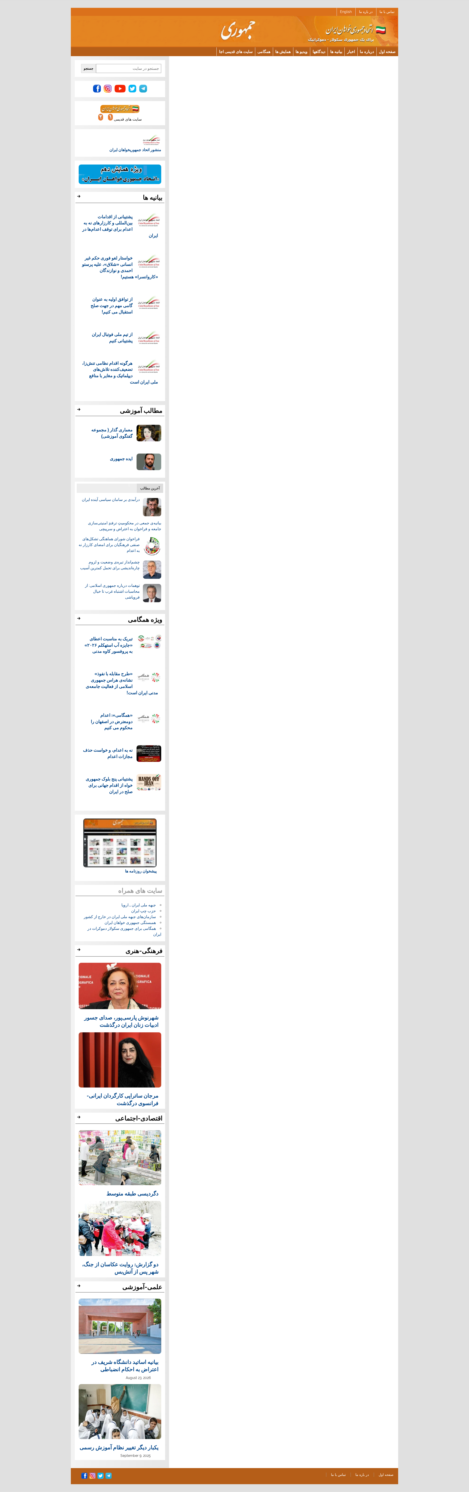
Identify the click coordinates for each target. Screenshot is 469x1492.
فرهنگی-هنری (144, 950)
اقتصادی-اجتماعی (138, 1118)
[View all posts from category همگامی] (79, 620)
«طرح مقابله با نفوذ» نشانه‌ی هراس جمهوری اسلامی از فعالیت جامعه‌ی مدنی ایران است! (122, 682)
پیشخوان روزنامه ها (141, 871)
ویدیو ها (302, 51)
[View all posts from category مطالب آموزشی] (79, 411)
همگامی (263, 51)
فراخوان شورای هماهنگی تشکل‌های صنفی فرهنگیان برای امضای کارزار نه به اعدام (109, 545)
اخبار (351, 51)
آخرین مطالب (150, 488)
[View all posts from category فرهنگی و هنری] (79, 951)
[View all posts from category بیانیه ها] (79, 198)
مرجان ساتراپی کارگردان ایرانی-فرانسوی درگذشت (123, 1099)
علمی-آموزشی (142, 1287)
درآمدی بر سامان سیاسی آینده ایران (111, 499)
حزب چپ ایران (143, 911)
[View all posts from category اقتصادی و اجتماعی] (79, 1118)
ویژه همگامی (145, 619)
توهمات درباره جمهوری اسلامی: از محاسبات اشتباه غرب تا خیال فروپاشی (112, 591)
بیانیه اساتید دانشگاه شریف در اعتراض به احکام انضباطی (125, 1365)
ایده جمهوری (121, 458)
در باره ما (366, 12)
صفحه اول (387, 51)
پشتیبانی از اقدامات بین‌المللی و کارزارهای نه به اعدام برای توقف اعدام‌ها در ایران (120, 225)
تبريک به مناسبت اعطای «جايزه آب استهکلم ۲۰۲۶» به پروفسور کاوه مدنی (109, 644)
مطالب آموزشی (141, 410)
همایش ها (283, 51)
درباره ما (367, 51)
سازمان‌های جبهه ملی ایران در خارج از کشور (120, 916)
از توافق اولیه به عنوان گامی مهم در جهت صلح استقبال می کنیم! (112, 305)
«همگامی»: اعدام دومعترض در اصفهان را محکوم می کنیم (112, 721)
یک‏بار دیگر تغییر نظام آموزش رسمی (119, 1447)
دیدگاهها (319, 51)
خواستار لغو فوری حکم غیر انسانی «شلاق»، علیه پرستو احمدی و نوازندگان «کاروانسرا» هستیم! (120, 267)
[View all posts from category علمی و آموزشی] (79, 1287)
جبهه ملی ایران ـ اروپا (138, 905)
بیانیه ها (336, 51)
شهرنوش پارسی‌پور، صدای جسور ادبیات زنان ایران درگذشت (121, 1021)
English (346, 12)
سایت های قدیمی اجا (236, 51)
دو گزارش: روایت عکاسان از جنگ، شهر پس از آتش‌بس (120, 1267)
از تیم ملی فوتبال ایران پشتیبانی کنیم (112, 337)
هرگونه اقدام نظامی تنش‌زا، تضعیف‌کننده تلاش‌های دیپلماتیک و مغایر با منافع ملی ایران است (120, 372)
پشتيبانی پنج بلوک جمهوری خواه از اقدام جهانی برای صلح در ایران (109, 785)
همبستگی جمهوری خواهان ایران (130, 922)
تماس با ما (387, 12)
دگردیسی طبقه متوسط (133, 1193)
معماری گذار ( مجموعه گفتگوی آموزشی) (112, 432)
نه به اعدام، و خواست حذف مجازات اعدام (108, 753)
